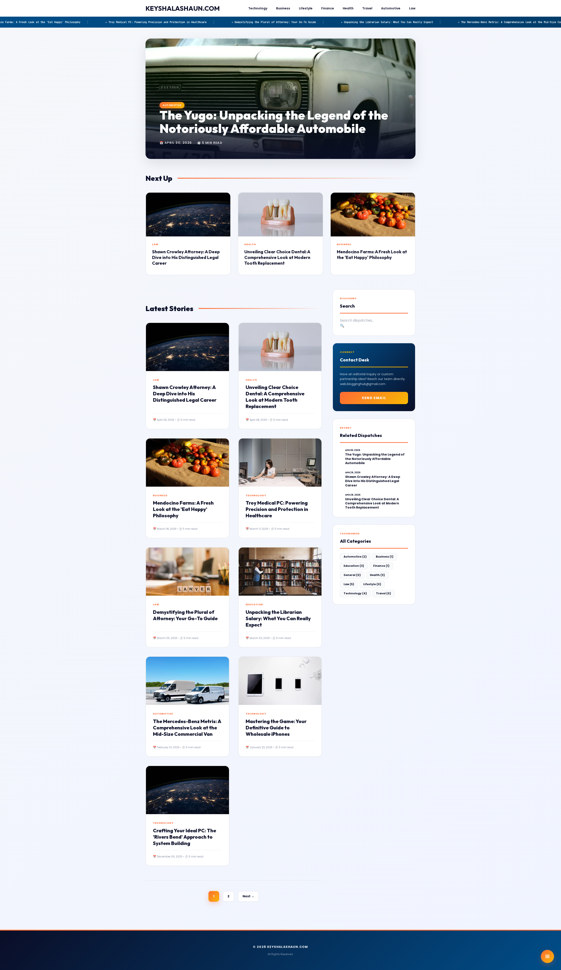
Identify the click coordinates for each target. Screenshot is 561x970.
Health (348, 8)
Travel (367, 8)
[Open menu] (547, 956)
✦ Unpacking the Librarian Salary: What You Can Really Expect (259, 22)
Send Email (374, 397)
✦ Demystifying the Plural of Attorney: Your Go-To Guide (146, 22)
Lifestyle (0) (372, 584)
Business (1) (384, 556)
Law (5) (349, 584)
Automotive (390, 8)
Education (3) (354, 566)
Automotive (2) (355, 556)
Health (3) (377, 575)
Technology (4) (355, 593)
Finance (327, 8)
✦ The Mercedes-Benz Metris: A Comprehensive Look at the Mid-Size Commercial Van (390, 22)
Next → (248, 896)
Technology (257, 8)
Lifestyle (305, 8)
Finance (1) (381, 566)
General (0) (352, 575)
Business (283, 8)
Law (412, 8)
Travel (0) (383, 593)
